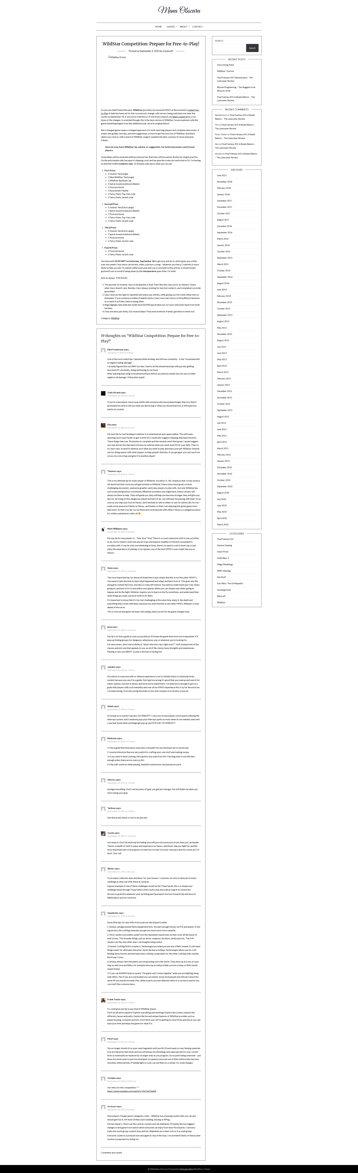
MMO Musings (224, 570)
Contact (197, 26)
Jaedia (110, 832)
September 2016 (224, 232)
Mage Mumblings (225, 564)
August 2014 (223, 283)
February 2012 (224, 378)
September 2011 (224, 410)
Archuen (111, 1106)
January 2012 (223, 385)
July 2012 (221, 346)
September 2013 (224, 315)
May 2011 (222, 435)
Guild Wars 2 (223, 558)
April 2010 (222, 518)
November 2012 (224, 334)
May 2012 (222, 359)
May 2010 (222, 511)
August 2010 (223, 492)
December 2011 (224, 391)
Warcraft (221, 596)
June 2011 (222, 429)
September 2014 (224, 277)
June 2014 (222, 289)
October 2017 (223, 213)
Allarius (111, 779)
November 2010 (224, 473)
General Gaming (224, 545)
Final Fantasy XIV (225, 539)
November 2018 (224, 181)
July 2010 (221, 499)
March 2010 (223, 524)
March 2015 (223, 264)
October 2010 (223, 480)
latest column (178, 116)
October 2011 (223, 404)
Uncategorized (224, 590)
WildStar (115, 318)
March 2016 (223, 238)
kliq (109, 424)
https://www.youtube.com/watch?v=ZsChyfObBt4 (131, 1091)
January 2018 (223, 194)
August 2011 (223, 416)
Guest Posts (223, 551)
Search (219, 40)
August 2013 (223, 321)
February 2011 (224, 454)
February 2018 (224, 188)
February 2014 (224, 296)
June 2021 (222, 175)
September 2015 (224, 257)
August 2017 (223, 219)
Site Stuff (221, 577)
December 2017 (224, 200)
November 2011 (224, 397)
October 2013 (223, 308)
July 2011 (221, 423)
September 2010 (224, 486)
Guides (171, 26)
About (184, 26)
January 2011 (223, 461)
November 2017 (224, 207)
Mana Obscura (179, 11)
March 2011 (223, 448)
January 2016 (223, 245)
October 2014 (223, 270)
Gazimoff (168, 51)
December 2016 (224, 226)
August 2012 (223, 340)
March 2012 (223, 372)
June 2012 (222, 353)
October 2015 (223, 251)
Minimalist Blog (186, 1169)
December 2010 (224, 467)
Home (158, 26)
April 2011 (222, 442)
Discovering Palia (225, 65)
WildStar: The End (225, 71)
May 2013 (222, 327)
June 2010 (222, 505)
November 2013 (224, 302)
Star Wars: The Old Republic (230, 583)
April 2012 (222, 366)
